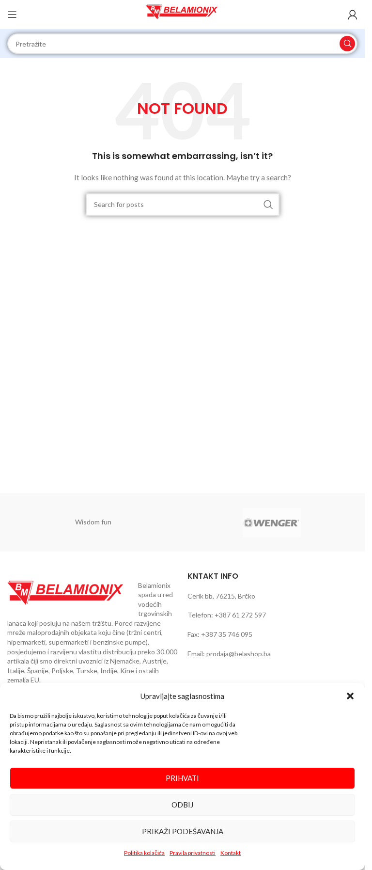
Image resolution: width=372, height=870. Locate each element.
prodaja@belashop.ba (238, 653)
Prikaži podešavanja (182, 831)
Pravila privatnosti (193, 852)
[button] (350, 696)
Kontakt (230, 852)
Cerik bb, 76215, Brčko (221, 596)
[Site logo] (182, 14)
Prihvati (182, 778)
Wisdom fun (93, 522)
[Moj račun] (352, 14)
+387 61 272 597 (240, 615)
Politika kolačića (144, 852)
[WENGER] (272, 522)
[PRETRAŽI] (347, 43)
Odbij (182, 804)
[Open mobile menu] (12, 14)
